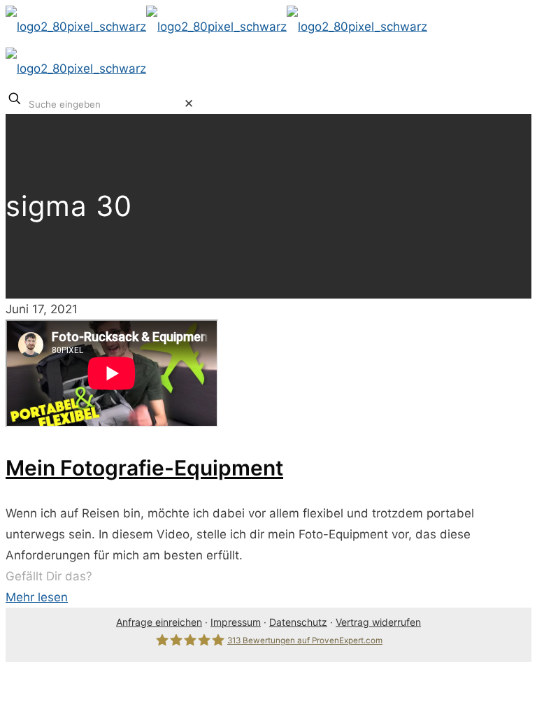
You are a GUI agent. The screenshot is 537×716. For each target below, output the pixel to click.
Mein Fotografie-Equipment (144, 467)
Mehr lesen (37, 597)
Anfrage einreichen (159, 622)
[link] (189, 103)
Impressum (235, 622)
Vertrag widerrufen (378, 622)
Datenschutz (298, 622)
